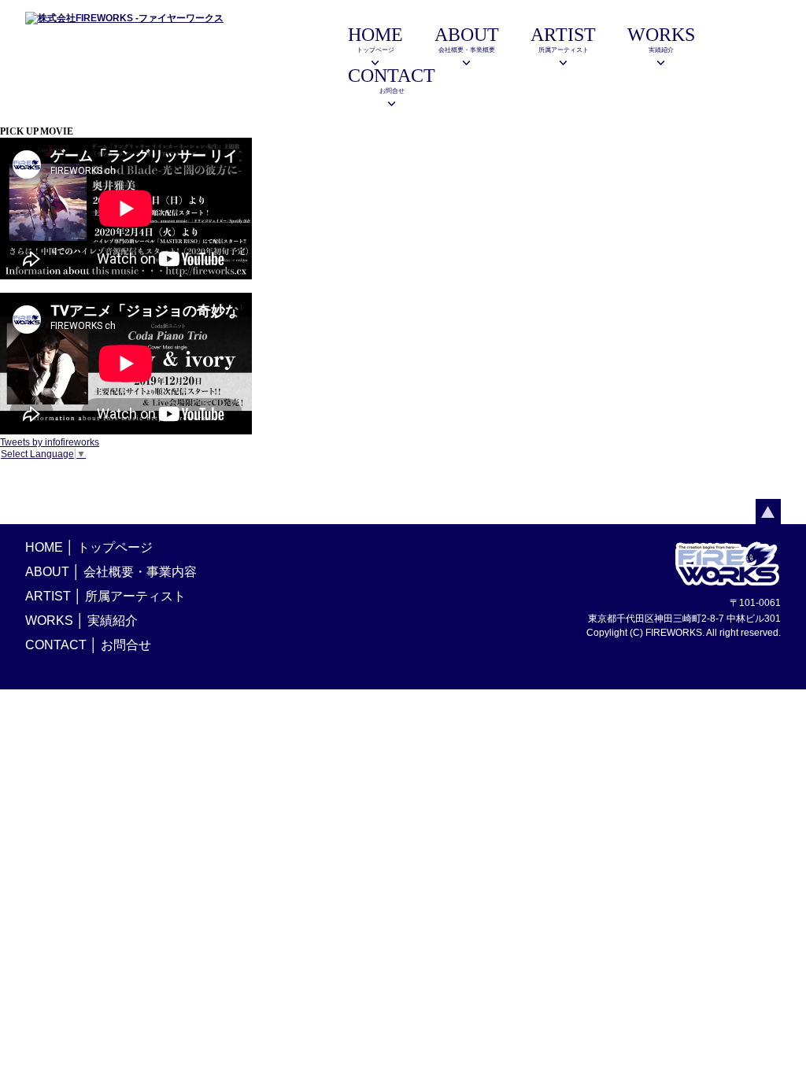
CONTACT (391, 79)
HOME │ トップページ (89, 547)
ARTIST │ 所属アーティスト (105, 596)
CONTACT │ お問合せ (88, 645)
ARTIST (563, 39)
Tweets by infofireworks (49, 442)
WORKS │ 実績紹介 (81, 620)
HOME (375, 39)
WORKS (661, 39)
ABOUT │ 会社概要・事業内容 (111, 571)
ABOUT (466, 39)
